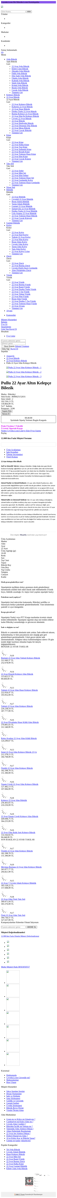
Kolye (9, 225)
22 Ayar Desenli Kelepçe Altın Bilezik (17, 674)
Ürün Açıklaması (13, 450)
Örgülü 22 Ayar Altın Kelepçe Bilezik (17, 768)
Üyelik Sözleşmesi (14, 1105)
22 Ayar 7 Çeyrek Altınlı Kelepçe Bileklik (18, 883)
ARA (29, 12)
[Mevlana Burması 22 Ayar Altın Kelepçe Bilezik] (5, 865)
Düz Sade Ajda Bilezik (21, 76)
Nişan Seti (10, 187)
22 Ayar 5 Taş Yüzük (20, 292)
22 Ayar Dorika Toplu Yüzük (24, 289)
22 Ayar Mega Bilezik (21, 128)
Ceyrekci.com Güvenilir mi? (18, 1077)
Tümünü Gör (17, 92)
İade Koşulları (12, 452)
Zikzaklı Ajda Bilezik (21, 71)
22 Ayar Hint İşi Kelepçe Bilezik (25, 116)
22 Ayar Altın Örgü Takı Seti (13, 899)
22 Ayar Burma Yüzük (21, 284)
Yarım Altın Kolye (19, 247)
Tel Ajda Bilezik (13, 1149)
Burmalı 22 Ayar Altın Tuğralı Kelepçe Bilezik (20, 658)
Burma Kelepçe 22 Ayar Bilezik (25, 114)
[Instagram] (13, 983)
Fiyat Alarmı (35, 431)
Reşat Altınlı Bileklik (20, 201)
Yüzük (9, 275)
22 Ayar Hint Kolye (20, 239)
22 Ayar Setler (18, 171)
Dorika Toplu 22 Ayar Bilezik (24, 111)
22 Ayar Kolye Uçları (21, 251)
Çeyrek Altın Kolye (20, 244)
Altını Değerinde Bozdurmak (18, 1131)
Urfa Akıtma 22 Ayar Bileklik (24, 213)
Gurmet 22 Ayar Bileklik (22, 206)
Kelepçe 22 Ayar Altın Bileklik (14, 800)
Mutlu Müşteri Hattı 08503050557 (15, 967)
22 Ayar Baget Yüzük (21, 287)
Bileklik (9, 190)
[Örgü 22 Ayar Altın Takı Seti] (5, 913)
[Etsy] (13, 1065)
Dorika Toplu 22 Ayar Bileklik (24, 211)
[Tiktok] (13, 1037)
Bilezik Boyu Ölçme (15, 1108)
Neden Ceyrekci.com (10, 431)
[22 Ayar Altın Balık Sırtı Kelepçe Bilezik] (5, 830)
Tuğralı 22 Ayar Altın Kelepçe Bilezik (17, 706)
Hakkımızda (11, 1075)
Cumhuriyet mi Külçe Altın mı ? (19, 1122)
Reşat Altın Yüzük (19, 299)
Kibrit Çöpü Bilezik (20, 69)
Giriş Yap (5, 329)
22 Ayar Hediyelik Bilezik (23, 123)
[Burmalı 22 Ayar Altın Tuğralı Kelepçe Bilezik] (5, 655)
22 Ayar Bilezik (12, 97)
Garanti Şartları (12, 1103)
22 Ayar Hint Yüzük (20, 296)
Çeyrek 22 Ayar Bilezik (21, 118)
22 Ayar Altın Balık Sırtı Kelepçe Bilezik (18, 832)
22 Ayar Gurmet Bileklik (16, 1166)
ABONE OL (31, 927)
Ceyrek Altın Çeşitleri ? (16, 1124)
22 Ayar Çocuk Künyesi (22, 218)
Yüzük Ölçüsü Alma (15, 1110)
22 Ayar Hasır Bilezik (21, 109)
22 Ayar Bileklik (18, 197)
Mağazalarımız (12, 1080)
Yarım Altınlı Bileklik (21, 204)
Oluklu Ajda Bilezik (20, 78)
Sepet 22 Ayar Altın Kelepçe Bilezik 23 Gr (19, 752)
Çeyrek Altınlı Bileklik (15, 1152)
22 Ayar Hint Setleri (20, 175)
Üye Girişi (10, 336)
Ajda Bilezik (11, 59)
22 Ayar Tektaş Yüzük (21, 294)
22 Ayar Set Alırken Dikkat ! (18, 1133)
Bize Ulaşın (11, 1082)
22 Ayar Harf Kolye (20, 235)
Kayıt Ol (13, 329)
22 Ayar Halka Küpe (20, 145)
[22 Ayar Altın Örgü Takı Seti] (5, 897)
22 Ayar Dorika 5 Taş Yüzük (24, 301)
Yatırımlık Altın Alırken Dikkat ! (19, 1129)
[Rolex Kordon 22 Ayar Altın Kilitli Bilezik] (5, 736)
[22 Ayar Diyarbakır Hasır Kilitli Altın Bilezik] (5, 720)
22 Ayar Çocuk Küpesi (21, 159)
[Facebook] (13, 1024)
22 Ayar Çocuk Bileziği (21, 130)
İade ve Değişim (13, 1096)
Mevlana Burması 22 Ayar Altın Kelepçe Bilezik (21, 867)
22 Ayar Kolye (18, 232)
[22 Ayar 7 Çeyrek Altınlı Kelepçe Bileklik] (5, 881)
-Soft (16, 1194)
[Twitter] (13, 1051)
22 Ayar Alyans (18, 306)
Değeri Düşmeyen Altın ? (17, 1136)
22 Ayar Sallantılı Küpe (21, 149)
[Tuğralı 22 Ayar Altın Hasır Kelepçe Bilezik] (5, 688)
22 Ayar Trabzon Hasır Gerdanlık (26, 182)
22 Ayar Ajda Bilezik (20, 66)
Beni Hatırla (9, 346)
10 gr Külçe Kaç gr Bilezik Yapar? (20, 1138)
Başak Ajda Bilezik (20, 88)
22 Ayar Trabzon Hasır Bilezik (24, 216)
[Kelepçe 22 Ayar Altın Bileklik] (5, 798)
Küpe (8, 135)
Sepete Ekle (7, 411)
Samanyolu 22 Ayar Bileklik (23, 209)
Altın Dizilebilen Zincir (21, 270)
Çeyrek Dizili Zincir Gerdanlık (24, 268)
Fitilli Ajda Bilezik (19, 73)
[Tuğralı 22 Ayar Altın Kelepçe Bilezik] (5, 704)
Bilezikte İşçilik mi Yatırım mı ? (19, 1126)
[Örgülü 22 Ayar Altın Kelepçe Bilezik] (5, 766)
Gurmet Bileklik (13, 223)
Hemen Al (6, 414)
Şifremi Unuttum (22, 346)
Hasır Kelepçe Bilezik (15, 1154)
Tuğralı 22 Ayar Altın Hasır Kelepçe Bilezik (19, 690)
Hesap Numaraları (14, 1094)
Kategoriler (11, 315)
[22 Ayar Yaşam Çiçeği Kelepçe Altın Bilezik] (5, 814)
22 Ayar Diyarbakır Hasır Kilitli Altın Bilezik (20, 722)
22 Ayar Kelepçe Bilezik (22, 104)
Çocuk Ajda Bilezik (20, 90)
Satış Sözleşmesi (13, 1098)
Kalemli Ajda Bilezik (20, 80)
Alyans (9, 311)
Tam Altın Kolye (19, 249)
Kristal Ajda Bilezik (20, 85)
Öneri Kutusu (12, 457)
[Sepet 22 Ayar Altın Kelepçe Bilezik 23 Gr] (5, 750)
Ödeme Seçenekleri (14, 454)
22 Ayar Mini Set (19, 173)
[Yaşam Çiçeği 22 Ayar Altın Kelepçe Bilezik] (5, 782)
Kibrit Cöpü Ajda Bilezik (16, 1168)
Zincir (8, 256)
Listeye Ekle (24, 431)
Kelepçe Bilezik (13, 95)
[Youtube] (13, 1010)
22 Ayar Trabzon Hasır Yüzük (24, 303)
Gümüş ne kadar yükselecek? (18, 1140)
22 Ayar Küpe (17, 142)
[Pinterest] (13, 996)
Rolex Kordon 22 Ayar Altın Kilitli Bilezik (19, 738)
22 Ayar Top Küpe (19, 147)
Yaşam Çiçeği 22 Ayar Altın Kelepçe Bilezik (19, 784)
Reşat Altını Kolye (19, 242)
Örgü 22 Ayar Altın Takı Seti (13, 915)
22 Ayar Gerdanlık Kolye (22, 180)
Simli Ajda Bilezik (19, 83)
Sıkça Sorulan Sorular (15, 1091)
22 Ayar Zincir (18, 263)
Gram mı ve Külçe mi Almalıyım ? (20, 1119)
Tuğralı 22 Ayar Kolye (21, 237)
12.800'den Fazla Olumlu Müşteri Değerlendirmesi (20, 936)
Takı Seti (10, 164)
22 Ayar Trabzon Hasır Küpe (24, 154)
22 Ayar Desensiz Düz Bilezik (24, 126)
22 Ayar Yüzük (18, 282)
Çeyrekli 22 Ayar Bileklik (22, 199)
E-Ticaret (22, 1194)
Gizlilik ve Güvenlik (14, 1101)
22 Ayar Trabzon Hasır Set (23, 178)
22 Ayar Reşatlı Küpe (21, 152)
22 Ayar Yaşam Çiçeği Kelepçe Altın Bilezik (19, 816)
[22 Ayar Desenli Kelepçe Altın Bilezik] (5, 672)
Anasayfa (10, 356)
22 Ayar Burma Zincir (21, 266)
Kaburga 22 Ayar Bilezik (22, 107)
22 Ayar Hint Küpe (20, 156)
